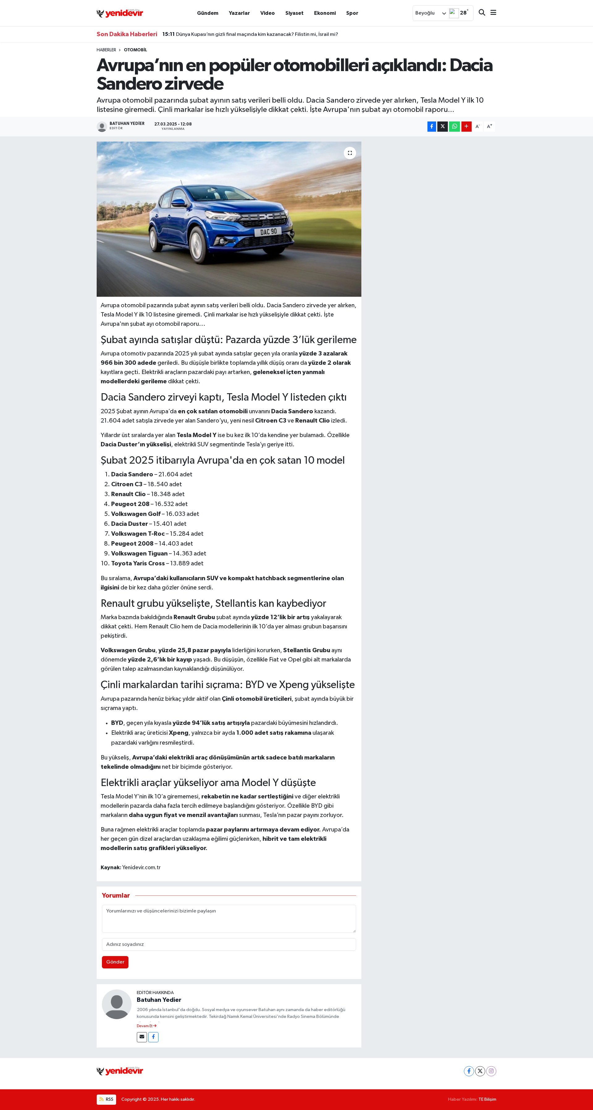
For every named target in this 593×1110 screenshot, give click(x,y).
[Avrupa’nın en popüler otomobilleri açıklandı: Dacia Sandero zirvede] (229, 219)
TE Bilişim (487, 1099)
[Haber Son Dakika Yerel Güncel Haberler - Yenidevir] (120, 13)
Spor (352, 13)
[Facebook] (153, 1037)
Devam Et (145, 1026)
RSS (109, 1099)
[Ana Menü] (490, 13)
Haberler (106, 50)
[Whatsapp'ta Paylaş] (454, 126)
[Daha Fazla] (466, 126)
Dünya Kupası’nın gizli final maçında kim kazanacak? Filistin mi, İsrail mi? (250, 34)
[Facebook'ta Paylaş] (431, 126)
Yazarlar (239, 13)
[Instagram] (491, 1071)
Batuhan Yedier (159, 1000)
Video (267, 13)
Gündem (207, 13)
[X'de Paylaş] (442, 126)
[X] (480, 1071)
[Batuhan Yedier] (117, 1004)
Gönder (115, 962)
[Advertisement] (431, 185)
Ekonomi (325, 13)
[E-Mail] (142, 1037)
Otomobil (135, 50)
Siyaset (294, 13)
